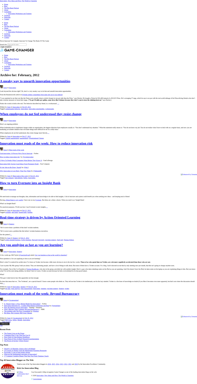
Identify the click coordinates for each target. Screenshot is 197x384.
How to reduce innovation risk (10, 157)
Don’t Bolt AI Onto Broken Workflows (17, 337)
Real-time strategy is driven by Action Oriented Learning (40, 217)
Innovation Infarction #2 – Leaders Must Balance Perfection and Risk (26, 306)
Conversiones (37, 379)
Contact (6, 19)
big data (7, 288)
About (6, 10)
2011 (69, 364)
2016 (49, 364)
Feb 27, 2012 (26, 136)
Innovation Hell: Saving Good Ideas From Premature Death (19, 164)
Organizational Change (36, 138)
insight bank (23, 212)
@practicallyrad (24, 255)
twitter (67, 288)
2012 (65, 364)
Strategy (11, 224)
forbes (25, 178)
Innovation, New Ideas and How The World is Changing (18, 1)
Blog (5, 6)
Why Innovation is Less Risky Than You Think (15, 171)
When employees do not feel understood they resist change (40, 114)
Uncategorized (13, 300)
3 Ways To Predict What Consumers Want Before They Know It (21, 160)
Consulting (7, 12)
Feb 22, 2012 (26, 210)
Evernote (38, 200)
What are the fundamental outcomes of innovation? (20, 354)
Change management (12, 138)
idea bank (15, 212)
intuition (43, 288)
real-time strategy (50, 240)
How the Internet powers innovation (15, 307)
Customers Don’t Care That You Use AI (17, 335)
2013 (61, 364)
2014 (57, 364)
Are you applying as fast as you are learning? (31, 245)
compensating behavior (12, 109)
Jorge (5, 88)
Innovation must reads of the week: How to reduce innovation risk (46, 143)
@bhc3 (26, 167)
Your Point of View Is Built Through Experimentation (21, 339)
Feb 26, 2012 (34, 176)
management (24, 138)
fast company (9, 178)
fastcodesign (19, 178)
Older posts (5, 324)
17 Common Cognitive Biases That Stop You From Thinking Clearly (26, 356)
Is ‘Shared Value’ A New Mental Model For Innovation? (22, 304)
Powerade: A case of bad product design (17, 352)
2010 (76, 364)
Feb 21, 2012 (25, 238)
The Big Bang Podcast (11, 8)
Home (6, 4)
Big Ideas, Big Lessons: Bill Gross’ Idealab (18, 313)
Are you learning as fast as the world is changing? (51, 255)
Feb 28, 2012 (26, 107)
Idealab (19, 320)
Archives (7, 15)
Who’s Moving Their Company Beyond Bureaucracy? (21, 309)
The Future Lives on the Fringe (14, 333)
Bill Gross (8, 320)
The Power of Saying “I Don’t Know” (16, 341)
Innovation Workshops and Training (19, 13)
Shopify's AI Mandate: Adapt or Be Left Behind (19, 349)
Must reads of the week (16, 150)
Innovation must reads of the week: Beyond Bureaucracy (39, 293)
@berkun (36, 311)
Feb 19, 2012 (29, 318)
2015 (53, 364)
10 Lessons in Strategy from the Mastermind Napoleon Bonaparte (25, 350)
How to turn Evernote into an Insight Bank (30, 183)
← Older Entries (5, 322)
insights (29, 212)
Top (1, 325)
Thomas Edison (69, 240)
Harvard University (38, 240)
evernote (8, 212)
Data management (26, 288)
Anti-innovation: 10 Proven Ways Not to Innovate (16, 153)
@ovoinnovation (28, 157)
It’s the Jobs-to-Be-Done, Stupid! (10, 167)
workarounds (49, 109)
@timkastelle (37, 171)
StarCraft (60, 240)
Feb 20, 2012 (32, 287)
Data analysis (15, 288)
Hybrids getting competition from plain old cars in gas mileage (42, 95)
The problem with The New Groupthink (17, 311)
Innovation (12, 88)
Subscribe (7, 17)
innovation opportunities (36, 109)
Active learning (26, 240)
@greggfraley (56, 306)
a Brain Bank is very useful (14, 200)
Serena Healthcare (33, 269)
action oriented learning (12, 240)
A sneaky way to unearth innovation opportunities (35, 81)
